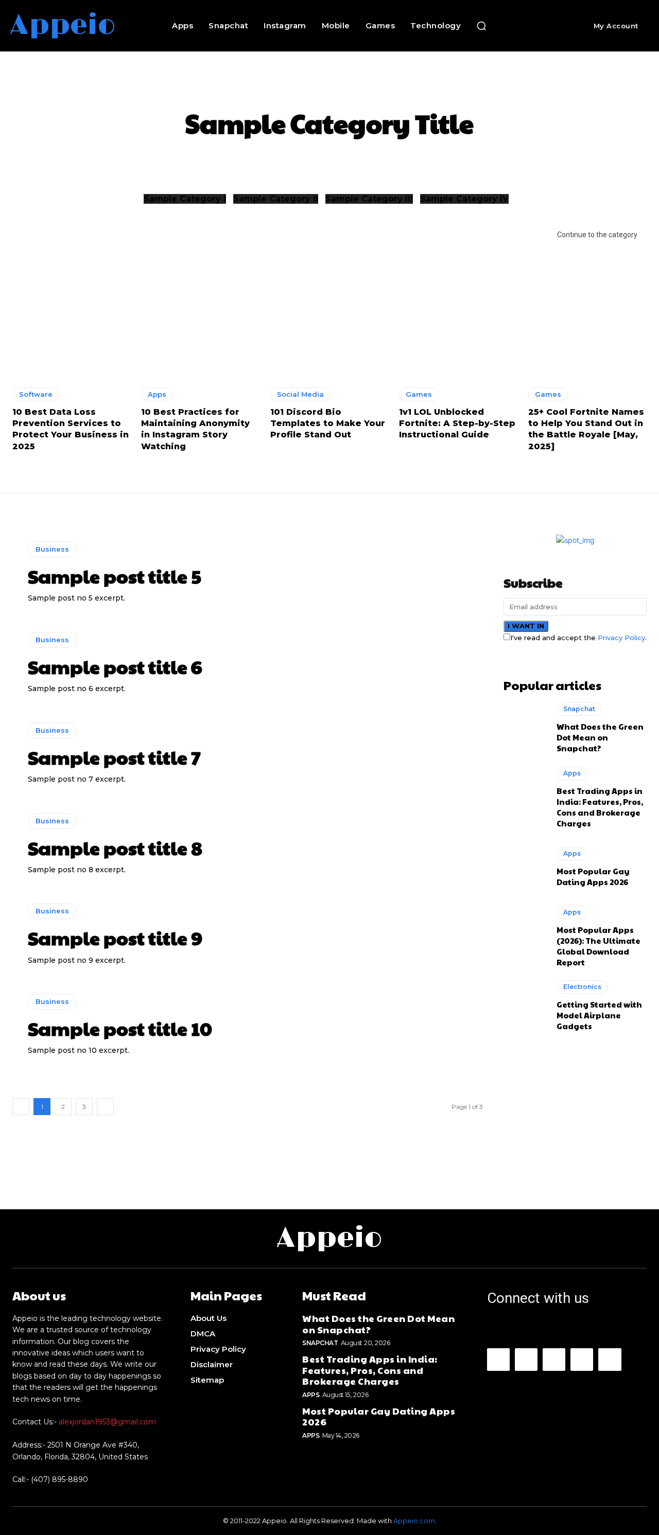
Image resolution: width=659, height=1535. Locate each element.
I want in (526, 626)
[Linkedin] (554, 1359)
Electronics (582, 987)
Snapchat (579, 709)
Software (36, 394)
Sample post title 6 (115, 666)
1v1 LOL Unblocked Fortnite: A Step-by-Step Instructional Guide (457, 423)
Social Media (300, 394)
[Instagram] (526, 1359)
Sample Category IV (464, 199)
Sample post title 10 (120, 1028)
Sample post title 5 (114, 576)
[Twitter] (609, 1359)
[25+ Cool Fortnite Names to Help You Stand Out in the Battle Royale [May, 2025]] (587, 306)
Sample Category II (275, 199)
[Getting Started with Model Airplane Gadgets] (525, 1006)
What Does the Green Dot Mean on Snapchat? (600, 737)
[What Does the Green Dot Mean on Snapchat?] (525, 728)
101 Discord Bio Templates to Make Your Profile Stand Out (327, 423)
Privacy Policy (621, 637)
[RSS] (581, 1359)
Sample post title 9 (115, 937)
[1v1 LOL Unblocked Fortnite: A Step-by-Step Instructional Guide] (458, 306)
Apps (157, 394)
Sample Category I (185, 199)
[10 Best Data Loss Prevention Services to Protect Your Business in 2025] (71, 306)
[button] (481, 25)
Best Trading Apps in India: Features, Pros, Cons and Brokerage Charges (600, 806)
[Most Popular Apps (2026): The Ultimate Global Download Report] (525, 931)
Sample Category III (369, 199)
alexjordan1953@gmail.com (107, 1421)
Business (52, 549)
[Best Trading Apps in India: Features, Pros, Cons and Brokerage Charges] (525, 792)
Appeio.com (414, 1520)
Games (419, 394)
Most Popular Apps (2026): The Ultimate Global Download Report (598, 945)
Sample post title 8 (115, 847)
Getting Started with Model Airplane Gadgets (599, 1015)
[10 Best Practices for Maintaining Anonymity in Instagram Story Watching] (200, 306)
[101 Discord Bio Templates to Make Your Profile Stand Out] (329, 306)
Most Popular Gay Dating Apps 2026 (593, 876)
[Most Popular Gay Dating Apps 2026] (525, 867)
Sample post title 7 (114, 757)
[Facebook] (498, 1359)
